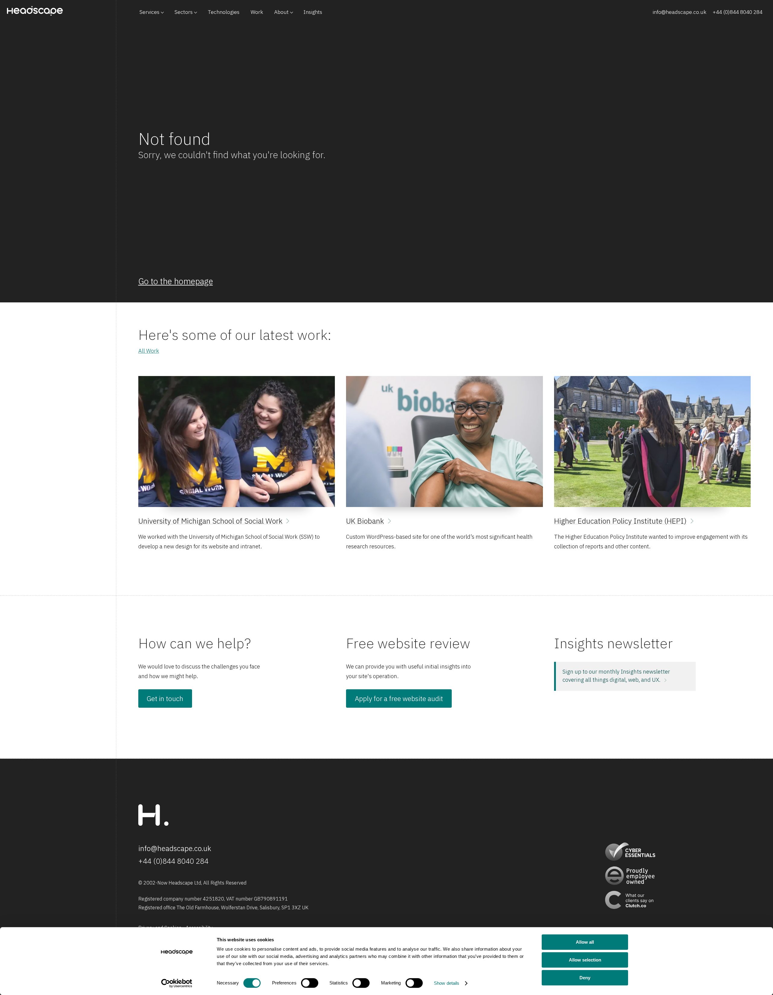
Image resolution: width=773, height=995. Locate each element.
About (281, 11)
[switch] (309, 983)
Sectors (184, 11)
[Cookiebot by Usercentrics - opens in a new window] (176, 983)
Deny (584, 977)
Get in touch (165, 698)
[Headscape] (153, 824)
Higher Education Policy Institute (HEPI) (620, 521)
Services (149, 11)
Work (257, 11)
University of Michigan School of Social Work (210, 521)
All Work (148, 350)
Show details (446, 983)
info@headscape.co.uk (679, 11)
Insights (312, 11)
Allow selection (585, 959)
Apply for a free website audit (399, 698)
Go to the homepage (175, 281)
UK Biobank (365, 521)
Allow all (585, 942)
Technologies (223, 11)
